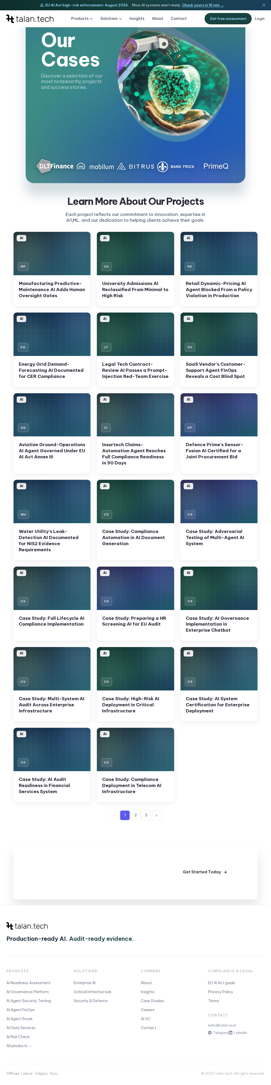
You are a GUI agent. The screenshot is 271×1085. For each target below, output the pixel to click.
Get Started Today (202, 871)
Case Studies (152, 1000)
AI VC (146, 1018)
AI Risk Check (18, 1036)
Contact (179, 18)
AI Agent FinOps (20, 1009)
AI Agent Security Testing (28, 1000)
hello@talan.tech (222, 1025)
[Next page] (156, 815)
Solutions (109, 18)
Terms (213, 1000)
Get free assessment (228, 18)
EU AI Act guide (221, 982)
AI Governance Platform (27, 991)
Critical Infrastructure (92, 991)
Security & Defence (91, 1000)
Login (260, 18)
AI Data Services (20, 1027)
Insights (136, 18)
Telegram (221, 1032)
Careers (148, 1009)
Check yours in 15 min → (203, 5)
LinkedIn (240, 1032)
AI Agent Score (19, 1018)
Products (80, 18)
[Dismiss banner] (264, 5)
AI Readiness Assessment (28, 982)
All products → (19, 1045)
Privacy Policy (220, 991)
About (157, 18)
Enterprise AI (85, 982)
